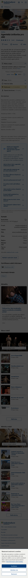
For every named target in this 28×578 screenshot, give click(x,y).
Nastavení (14, 574)
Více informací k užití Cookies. (14, 561)
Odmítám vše (14, 570)
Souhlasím (14, 566)
